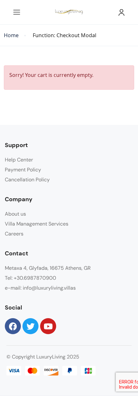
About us (15, 213)
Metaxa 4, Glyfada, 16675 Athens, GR (48, 268)
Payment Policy (23, 169)
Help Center (19, 159)
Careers (14, 233)
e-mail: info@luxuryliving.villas (40, 288)
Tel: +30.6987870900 (30, 278)
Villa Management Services (36, 223)
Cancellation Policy (27, 179)
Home (11, 35)
